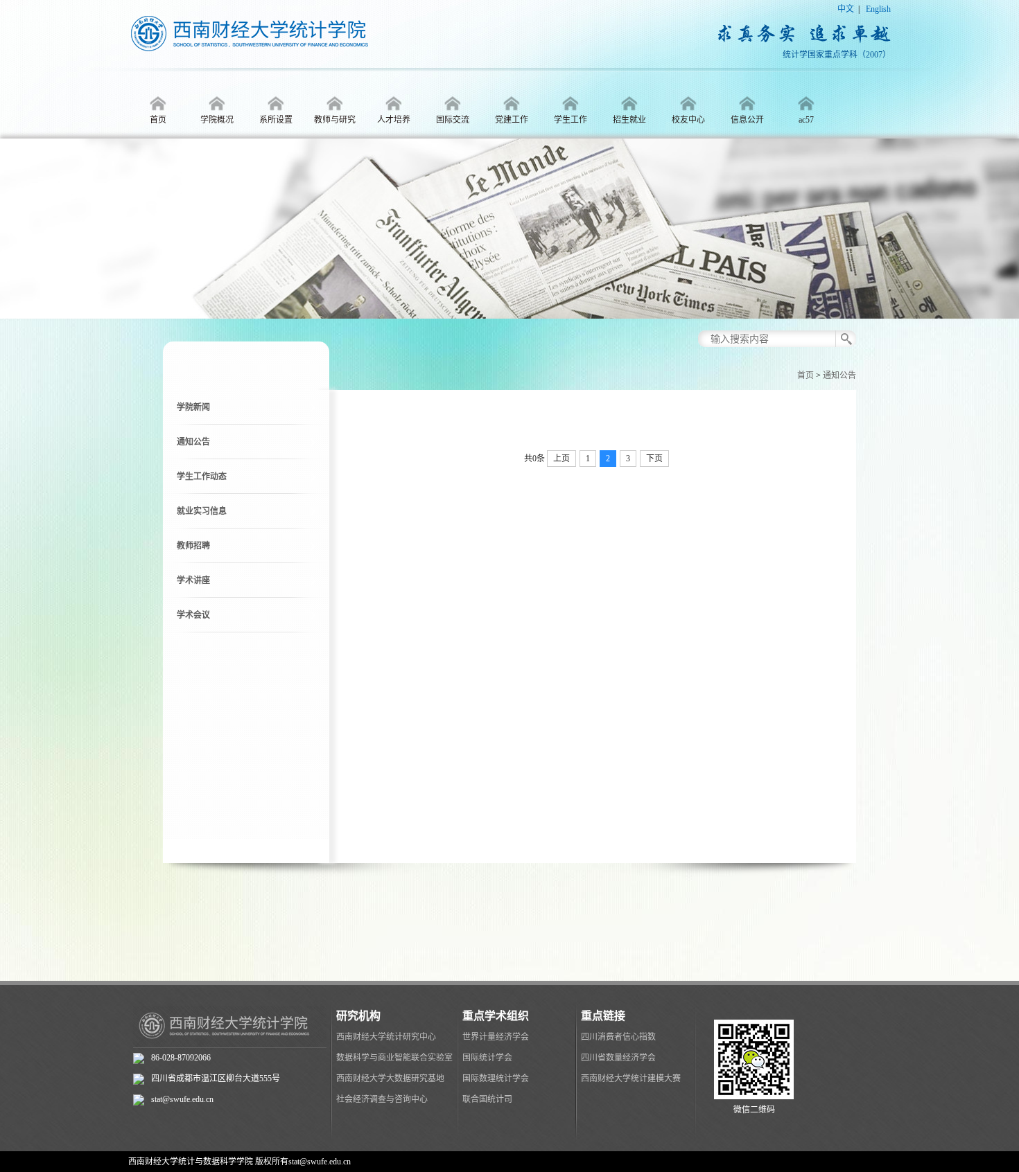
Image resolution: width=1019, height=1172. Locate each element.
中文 (845, 9)
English (878, 9)
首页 (805, 375)
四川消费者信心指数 (618, 1037)
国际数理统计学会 (495, 1078)
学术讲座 (193, 580)
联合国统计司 (487, 1099)
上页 (561, 458)
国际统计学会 (487, 1058)
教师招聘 (193, 546)
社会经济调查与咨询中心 (382, 1099)
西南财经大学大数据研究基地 (390, 1078)
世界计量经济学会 (495, 1037)
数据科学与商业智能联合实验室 (394, 1058)
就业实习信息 (202, 511)
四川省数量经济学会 (618, 1058)
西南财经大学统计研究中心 (386, 1037)
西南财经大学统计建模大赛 (631, 1078)
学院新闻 (193, 407)
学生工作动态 (202, 476)
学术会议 (193, 615)
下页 (654, 458)
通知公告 (839, 375)
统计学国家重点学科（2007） (837, 55)
